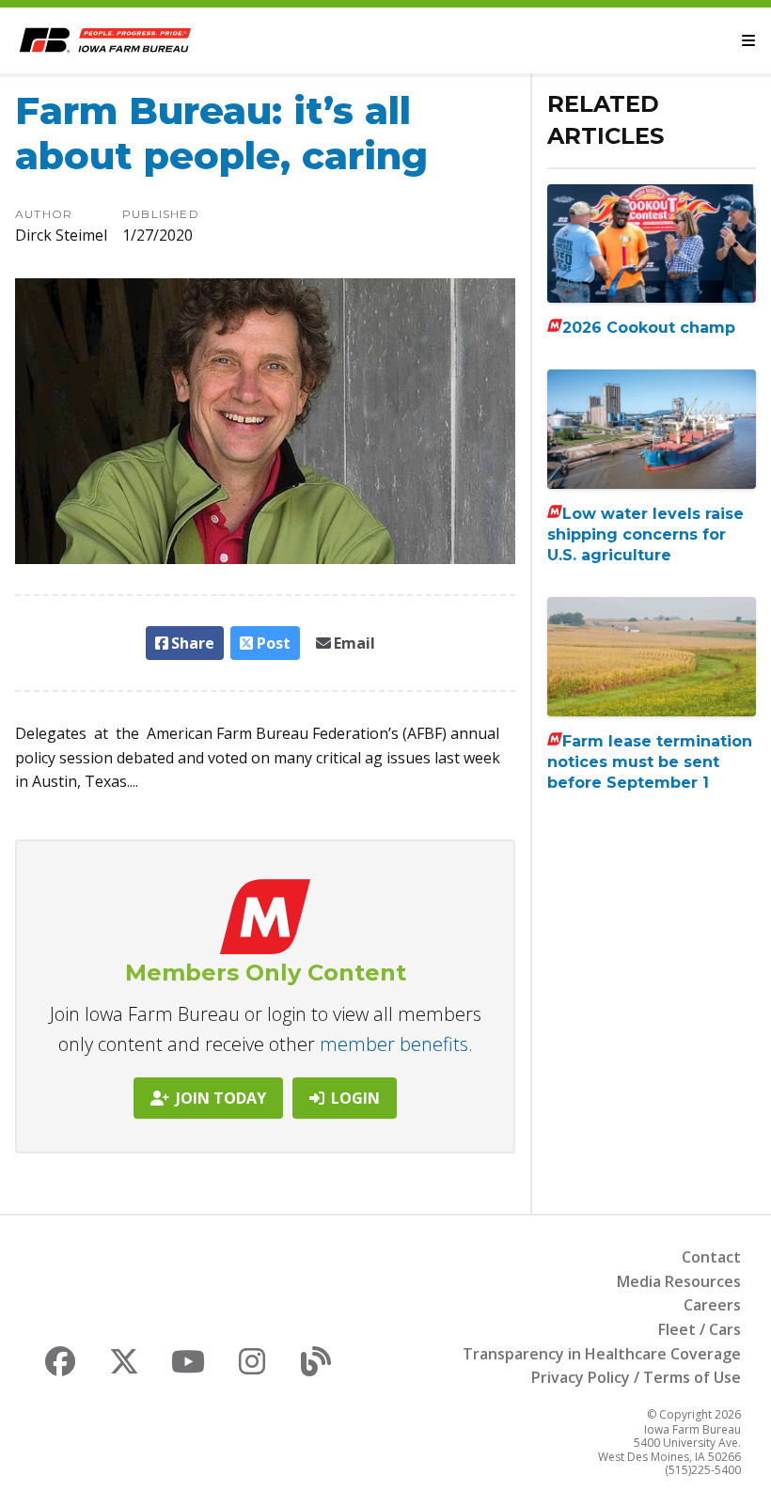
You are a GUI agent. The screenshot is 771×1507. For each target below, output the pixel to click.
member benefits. (396, 1044)
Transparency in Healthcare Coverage (602, 1353)
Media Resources (679, 1281)
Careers (712, 1305)
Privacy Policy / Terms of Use (636, 1377)
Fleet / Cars (699, 1329)
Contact (711, 1257)
